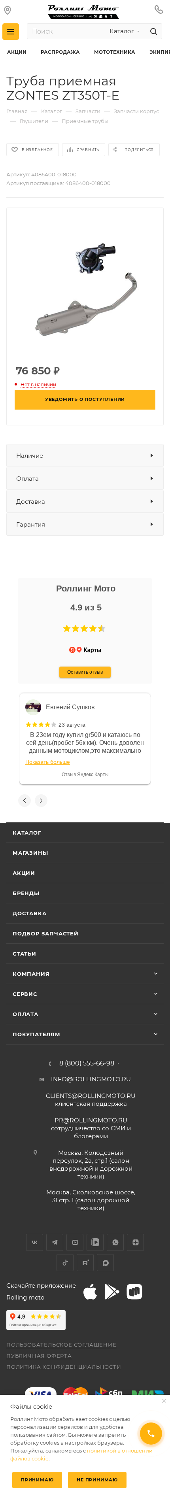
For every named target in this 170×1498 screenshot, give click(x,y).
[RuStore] (134, 1292)
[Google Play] (112, 1292)
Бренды (26, 893)
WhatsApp (115, 1242)
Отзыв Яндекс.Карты (85, 774)
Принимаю (37, 1480)
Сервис (25, 994)
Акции (24, 873)
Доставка (30, 501)
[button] (66, 628)
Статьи (24, 953)
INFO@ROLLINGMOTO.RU (91, 1079)
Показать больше (47, 762)
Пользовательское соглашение (61, 1344)
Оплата (27, 478)
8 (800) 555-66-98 (86, 1063)
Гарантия (30, 524)
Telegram (54, 1242)
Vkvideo (95, 1242)
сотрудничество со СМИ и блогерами (91, 1128)
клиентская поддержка (91, 1099)
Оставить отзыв (85, 672)
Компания (31, 974)
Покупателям (36, 1034)
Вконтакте (34, 1242)
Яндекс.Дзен (135, 1242)
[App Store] (90, 1292)
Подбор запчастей (46, 933)
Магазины (30, 853)
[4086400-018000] (85, 285)
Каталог (27, 832)
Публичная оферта (39, 1356)
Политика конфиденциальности (63, 1367)
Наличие (29, 455)
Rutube (85, 1262)
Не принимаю (97, 1480)
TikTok (65, 1262)
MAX (105, 1262)
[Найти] (152, 31)
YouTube (74, 1242)
